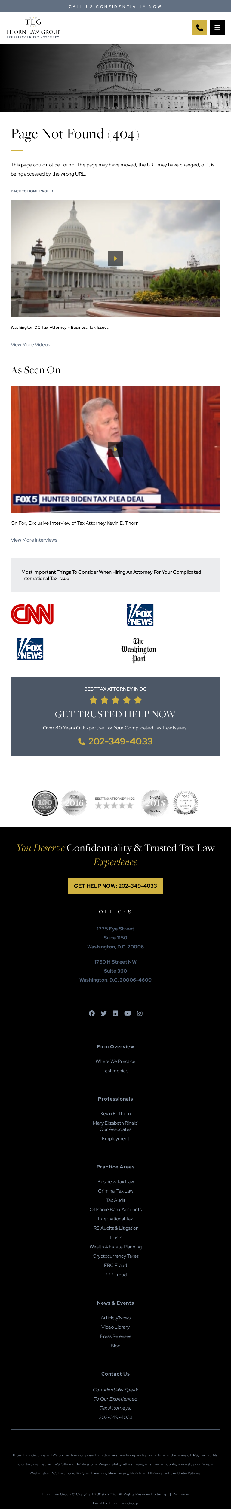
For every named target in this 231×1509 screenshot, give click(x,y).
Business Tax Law (115, 1181)
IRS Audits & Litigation (115, 1228)
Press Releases (115, 1336)
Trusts (115, 1237)
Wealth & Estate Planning (116, 1247)
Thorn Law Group (56, 1494)
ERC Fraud (115, 1265)
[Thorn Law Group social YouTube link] (127, 1013)
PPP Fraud (115, 1275)
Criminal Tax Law (115, 1191)
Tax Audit (115, 1200)
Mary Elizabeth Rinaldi (115, 1123)
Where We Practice (115, 1061)
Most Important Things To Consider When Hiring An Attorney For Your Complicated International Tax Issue (111, 575)
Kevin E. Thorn (115, 1113)
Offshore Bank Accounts (116, 1209)
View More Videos (30, 344)
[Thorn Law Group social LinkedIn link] (115, 1013)
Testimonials (115, 1071)
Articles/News (116, 1318)
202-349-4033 (120, 741)
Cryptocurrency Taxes (116, 1256)
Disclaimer (181, 1494)
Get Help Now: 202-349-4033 (115, 885)
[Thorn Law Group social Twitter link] (104, 1013)
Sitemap (161, 1494)
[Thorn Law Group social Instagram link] (140, 1013)
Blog (115, 1346)
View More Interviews (34, 540)
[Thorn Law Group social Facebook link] (92, 1013)
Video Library (115, 1327)
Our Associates (115, 1129)
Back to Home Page (30, 191)
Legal (97, 1503)
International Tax (115, 1219)
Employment (115, 1138)
